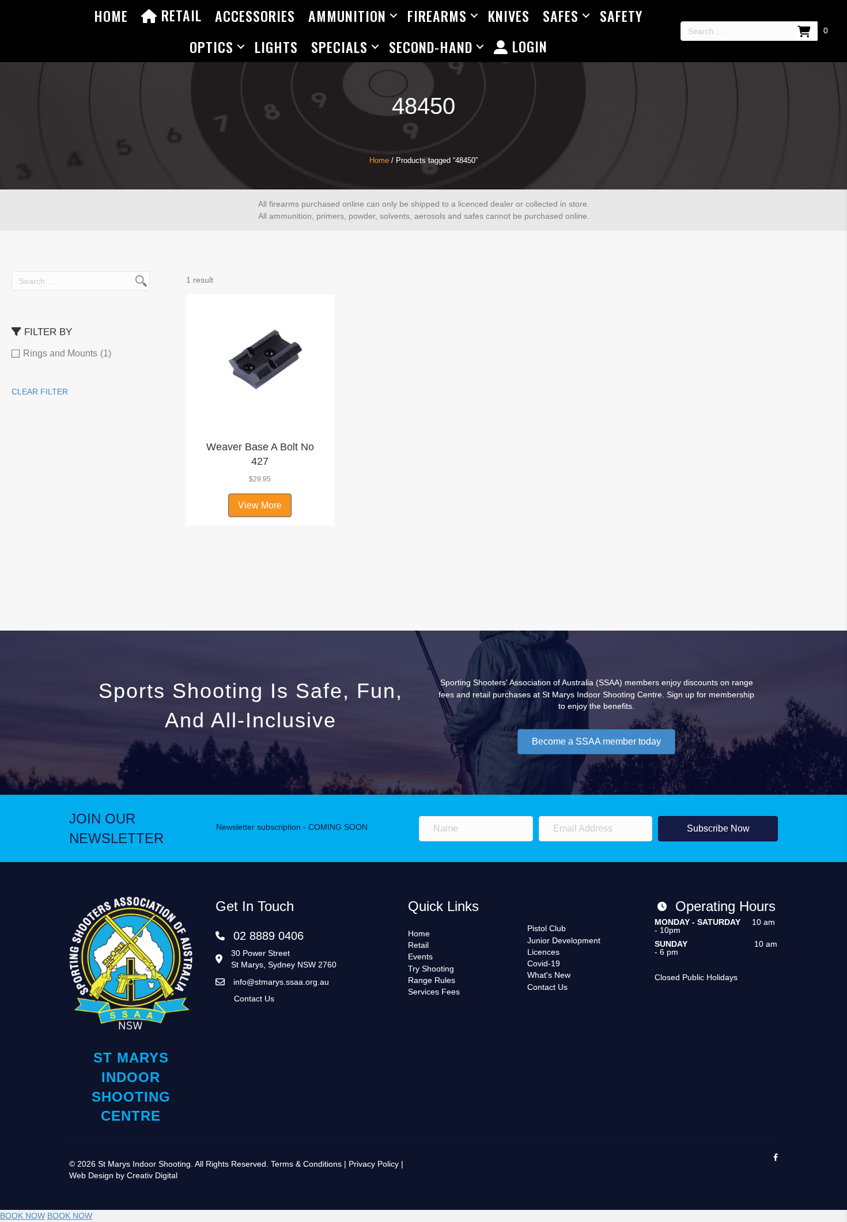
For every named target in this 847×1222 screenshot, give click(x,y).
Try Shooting (431, 968)
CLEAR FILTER (40, 391)
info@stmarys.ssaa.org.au (281, 981)
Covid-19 (543, 963)
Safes (560, 15)
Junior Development (563, 940)
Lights (276, 46)
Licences (543, 952)
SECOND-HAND (430, 46)
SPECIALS (339, 46)
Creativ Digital (152, 1175)
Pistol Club (546, 928)
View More (260, 505)
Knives (509, 15)
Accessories (255, 15)
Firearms (437, 15)
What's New (548, 975)
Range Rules (431, 980)
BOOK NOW (22, 1215)
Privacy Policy (374, 1163)
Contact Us (254, 998)
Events (420, 956)
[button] (260, 419)
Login (527, 46)
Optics (211, 46)
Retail (179, 15)
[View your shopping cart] (805, 30)
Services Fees (434, 991)
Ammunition (347, 15)
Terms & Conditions (306, 1163)
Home (111, 15)
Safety (621, 15)
